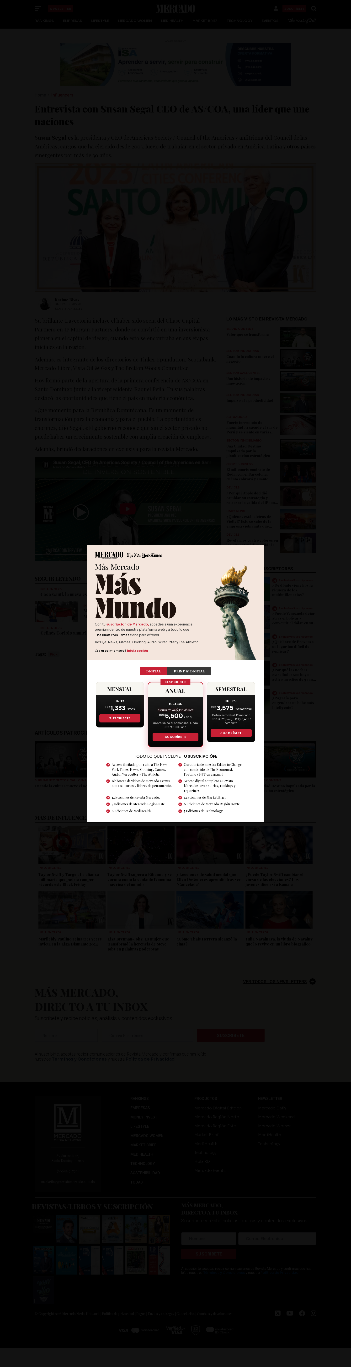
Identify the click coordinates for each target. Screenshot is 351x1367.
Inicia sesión (137, 651)
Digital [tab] (153, 671)
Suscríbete (119, 718)
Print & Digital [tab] (189, 671)
